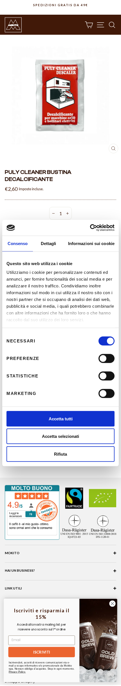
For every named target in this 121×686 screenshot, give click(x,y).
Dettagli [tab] (48, 243)
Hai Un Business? (20, 570)
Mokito (12, 553)
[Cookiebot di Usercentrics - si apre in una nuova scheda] (90, 227)
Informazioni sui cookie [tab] (91, 243)
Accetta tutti (61, 418)
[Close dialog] (112, 603)
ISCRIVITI (41, 652)
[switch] (106, 358)
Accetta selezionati (60, 436)
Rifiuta (60, 453)
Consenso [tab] (18, 243)
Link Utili (13, 588)
